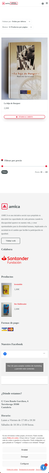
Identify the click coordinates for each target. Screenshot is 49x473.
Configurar (24, 464)
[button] (43, 467)
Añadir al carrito (25, 117)
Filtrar (4, 172)
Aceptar (24, 450)
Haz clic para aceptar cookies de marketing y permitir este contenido (24, 367)
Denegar (24, 457)
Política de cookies (12, 469)
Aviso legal (39, 469)
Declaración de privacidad (26, 469)
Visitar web (11, 241)
